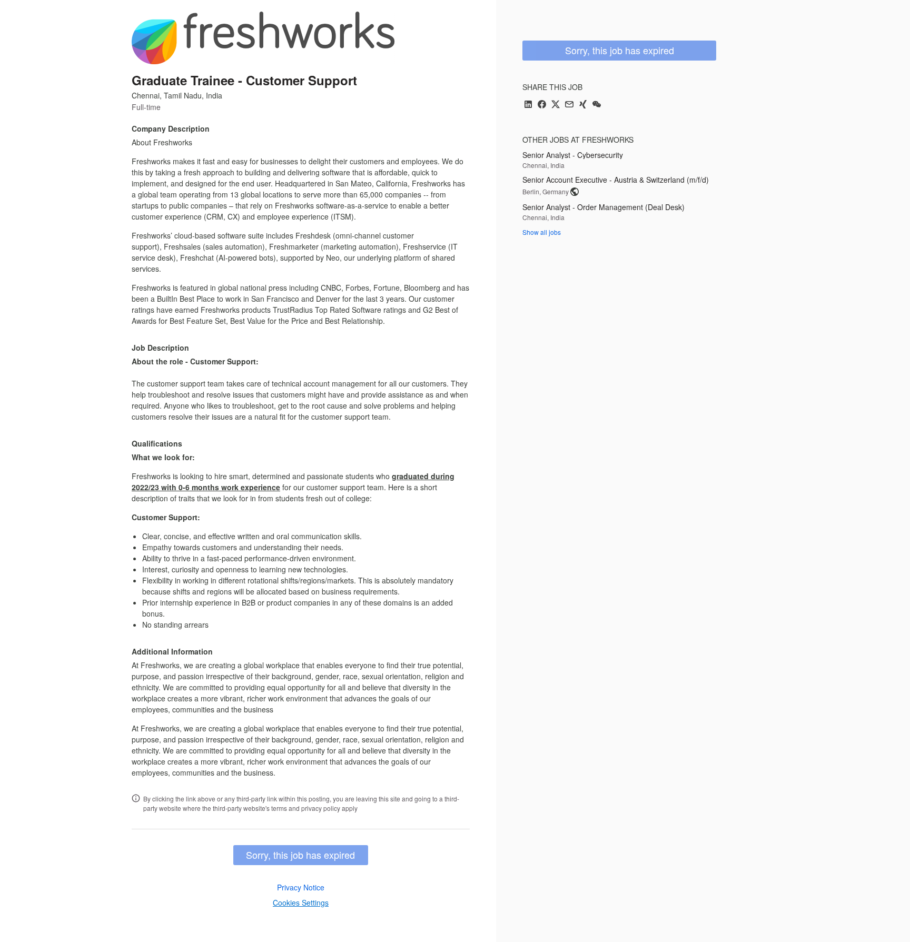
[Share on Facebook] (542, 105)
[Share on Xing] (583, 105)
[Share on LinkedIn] (528, 105)
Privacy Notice (300, 887)
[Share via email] (569, 105)
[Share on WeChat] (596, 105)
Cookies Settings (301, 902)
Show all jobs (541, 231)
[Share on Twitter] (555, 105)
